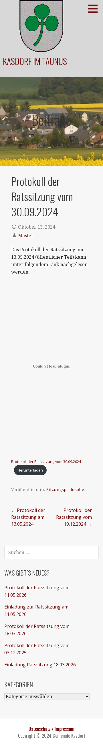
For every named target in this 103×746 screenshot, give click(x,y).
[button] (94, 8)
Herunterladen (30, 470)
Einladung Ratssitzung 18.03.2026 (40, 664)
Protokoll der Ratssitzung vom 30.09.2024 (46, 461)
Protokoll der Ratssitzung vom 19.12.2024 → (74, 517)
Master (25, 235)
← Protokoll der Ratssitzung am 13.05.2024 (28, 517)
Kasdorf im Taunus (35, 61)
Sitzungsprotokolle (65, 489)
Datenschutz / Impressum (51, 728)
